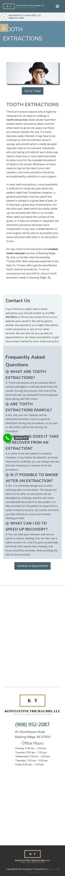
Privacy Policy (33, 872)
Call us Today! (32, 91)
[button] (4, 28)
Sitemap (53, 869)
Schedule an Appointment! (32, 566)
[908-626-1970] (7, 438)
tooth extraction (17, 119)
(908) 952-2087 (32, 724)
